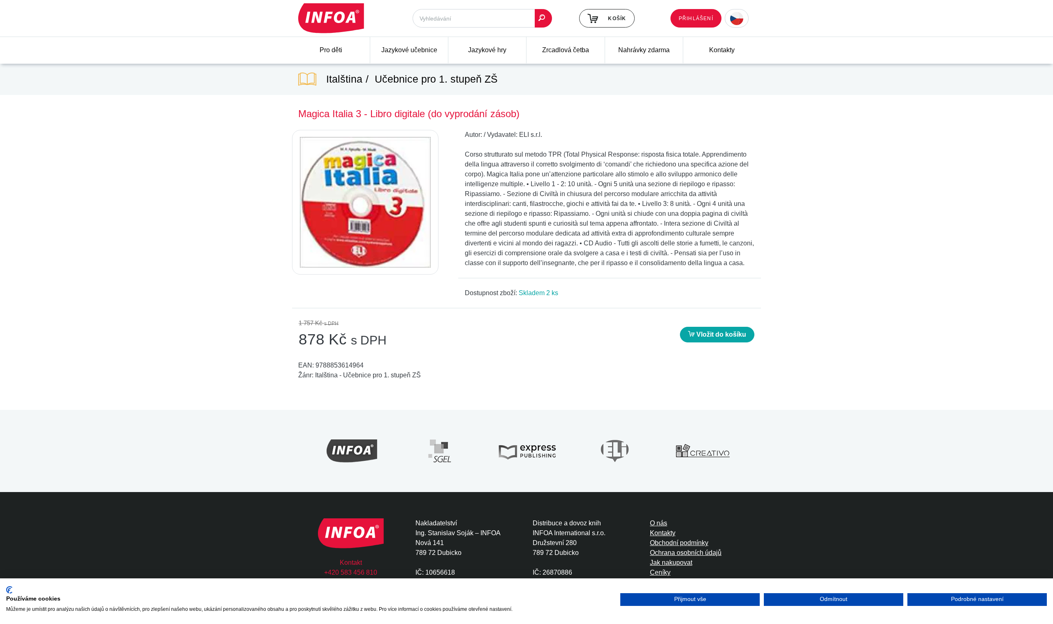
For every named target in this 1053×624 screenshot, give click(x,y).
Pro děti (331, 49)
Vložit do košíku (720, 334)
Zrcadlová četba (565, 49)
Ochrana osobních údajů (685, 552)
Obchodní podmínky (679, 542)
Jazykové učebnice (409, 49)
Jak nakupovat (671, 562)
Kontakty (722, 49)
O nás (658, 523)
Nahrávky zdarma (644, 49)
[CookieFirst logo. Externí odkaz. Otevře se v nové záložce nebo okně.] (9, 590)
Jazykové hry (487, 49)
